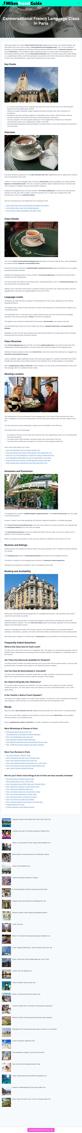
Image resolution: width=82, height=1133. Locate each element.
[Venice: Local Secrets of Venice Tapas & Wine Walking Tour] (6, 846)
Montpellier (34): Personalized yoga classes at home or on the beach (34, 1029)
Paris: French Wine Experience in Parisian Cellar (21, 794)
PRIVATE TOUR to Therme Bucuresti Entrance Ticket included (32, 1017)
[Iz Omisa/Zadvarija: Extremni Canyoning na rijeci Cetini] (6, 892)
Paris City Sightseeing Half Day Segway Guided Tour (23, 450)
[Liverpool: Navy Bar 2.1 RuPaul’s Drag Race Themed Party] (6, 834)
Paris (37, 26)
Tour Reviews (45, 26)
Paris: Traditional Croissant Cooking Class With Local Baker (25, 745)
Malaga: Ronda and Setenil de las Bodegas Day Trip (29, 901)
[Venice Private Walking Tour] (6, 869)
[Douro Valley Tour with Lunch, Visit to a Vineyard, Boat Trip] (6, 1102)
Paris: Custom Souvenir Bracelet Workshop (19, 768)
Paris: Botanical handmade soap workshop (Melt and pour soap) (26, 742)
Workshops (53, 26)
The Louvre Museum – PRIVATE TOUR (18, 755)
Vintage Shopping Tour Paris (15, 804)
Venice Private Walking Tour (21, 866)
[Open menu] (78, 3)
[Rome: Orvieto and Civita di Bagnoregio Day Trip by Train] (6, 962)
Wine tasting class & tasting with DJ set (18, 732)
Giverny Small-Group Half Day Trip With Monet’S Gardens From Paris (28, 460)
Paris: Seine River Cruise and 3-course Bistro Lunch (22, 786)
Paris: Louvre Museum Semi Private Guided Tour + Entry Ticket (26, 763)
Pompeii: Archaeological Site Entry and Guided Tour (29, 1087)
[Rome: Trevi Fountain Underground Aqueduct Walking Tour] (6, 939)
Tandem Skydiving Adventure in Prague (25, 877)
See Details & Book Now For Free (39, 1130)
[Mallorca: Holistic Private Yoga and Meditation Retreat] (6, 915)
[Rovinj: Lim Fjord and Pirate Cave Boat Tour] (6, 997)
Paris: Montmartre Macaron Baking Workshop (20, 739)
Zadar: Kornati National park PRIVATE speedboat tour (29, 1076)
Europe (27, 26)
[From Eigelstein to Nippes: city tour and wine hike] (6, 1055)
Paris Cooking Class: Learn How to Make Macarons (22, 208)
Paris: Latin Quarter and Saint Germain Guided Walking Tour (25, 766)
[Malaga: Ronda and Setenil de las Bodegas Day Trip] (6, 904)
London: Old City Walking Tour (22, 971)
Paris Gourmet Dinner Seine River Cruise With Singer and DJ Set (26, 463)
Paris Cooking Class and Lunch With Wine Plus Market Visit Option (27, 205)
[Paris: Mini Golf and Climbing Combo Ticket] (6, 1067)
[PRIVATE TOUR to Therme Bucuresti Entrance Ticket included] (6, 1020)
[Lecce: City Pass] (6, 927)
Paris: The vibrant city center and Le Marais (20, 799)
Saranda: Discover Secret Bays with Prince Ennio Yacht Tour (31, 819)
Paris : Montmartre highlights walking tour (19, 789)
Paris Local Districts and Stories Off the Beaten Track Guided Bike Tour (29, 453)
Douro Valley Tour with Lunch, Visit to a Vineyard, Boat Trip (31, 1099)
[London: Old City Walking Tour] (6, 974)
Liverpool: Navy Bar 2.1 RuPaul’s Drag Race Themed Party (30, 831)
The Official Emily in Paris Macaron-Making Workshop (23, 734)
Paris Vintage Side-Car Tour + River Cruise (19, 781)
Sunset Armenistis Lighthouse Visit (23, 1041)
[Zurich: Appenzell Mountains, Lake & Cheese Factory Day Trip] (6, 950)
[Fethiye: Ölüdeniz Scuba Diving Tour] (6, 985)
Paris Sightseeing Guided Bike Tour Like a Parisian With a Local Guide (28, 458)
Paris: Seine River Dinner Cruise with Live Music (21, 797)
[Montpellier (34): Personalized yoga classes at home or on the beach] (6, 1032)
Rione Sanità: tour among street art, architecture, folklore (30, 854)
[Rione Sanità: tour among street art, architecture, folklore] (6, 857)
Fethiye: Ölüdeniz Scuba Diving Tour (24, 982)
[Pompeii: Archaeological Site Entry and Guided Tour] (6, 1090)
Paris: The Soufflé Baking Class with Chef (19, 737)
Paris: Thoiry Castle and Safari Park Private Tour (21, 760)
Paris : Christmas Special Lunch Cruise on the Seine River (24, 802)
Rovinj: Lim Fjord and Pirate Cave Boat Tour (26, 994)
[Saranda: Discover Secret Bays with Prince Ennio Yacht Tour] (6, 822)
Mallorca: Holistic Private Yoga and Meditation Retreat (29, 912)
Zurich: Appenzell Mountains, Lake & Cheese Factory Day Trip (32, 947)
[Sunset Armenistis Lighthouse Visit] (6, 1044)
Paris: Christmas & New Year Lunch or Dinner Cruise (23, 758)
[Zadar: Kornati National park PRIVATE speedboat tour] (6, 1079)
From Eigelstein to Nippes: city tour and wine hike (28, 1052)
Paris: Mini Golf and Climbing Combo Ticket (20, 779)
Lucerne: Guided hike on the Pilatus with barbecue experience (32, 1006)
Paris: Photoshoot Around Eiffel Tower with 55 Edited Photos (25, 784)
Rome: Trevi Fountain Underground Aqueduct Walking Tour (31, 936)
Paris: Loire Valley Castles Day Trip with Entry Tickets (23, 792)
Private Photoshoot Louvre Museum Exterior (20, 807)
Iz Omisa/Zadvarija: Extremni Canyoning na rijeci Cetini (29, 889)
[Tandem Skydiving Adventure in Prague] (6, 880)
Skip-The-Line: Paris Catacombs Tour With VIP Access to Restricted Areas (30, 455)
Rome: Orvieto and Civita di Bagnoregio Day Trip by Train (30, 959)
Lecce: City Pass (17, 924)
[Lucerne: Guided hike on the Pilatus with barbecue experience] (6, 1009)
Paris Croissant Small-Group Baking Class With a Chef (23, 210)
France (33, 26)
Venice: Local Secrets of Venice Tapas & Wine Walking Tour (31, 843)
